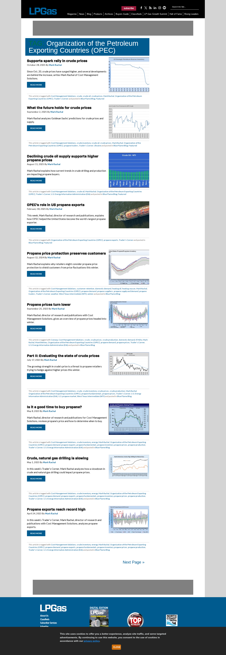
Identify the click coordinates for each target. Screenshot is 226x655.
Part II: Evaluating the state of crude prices (63, 356)
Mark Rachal (55, 65)
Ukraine (97, 145)
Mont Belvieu (41, 342)
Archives (109, 14)
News (81, 14)
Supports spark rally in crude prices (57, 61)
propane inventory (105, 445)
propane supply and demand (126, 291)
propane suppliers (105, 291)
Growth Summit (155, 14)
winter (90, 294)
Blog (89, 14)
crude (79, 96)
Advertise (44, 626)
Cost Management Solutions (63, 96)
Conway (54, 340)
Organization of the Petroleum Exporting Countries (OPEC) (77, 240)
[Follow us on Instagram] (159, 7)
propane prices (123, 342)
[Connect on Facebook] (141, 7)
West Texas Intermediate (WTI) (73, 294)
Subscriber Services (48, 622)
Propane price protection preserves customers (66, 253)
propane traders (71, 145)
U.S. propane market (67, 396)
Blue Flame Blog (88, 98)
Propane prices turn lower (49, 305)
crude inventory (84, 143)
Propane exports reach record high (56, 509)
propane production (136, 445)
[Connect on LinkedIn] (155, 7)
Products (98, 14)
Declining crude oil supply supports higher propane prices (62, 158)
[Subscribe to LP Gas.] (129, 8)
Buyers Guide (122, 14)
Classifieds (136, 14)
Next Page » (133, 562)
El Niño (139, 340)
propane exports (111, 240)
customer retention (85, 288)
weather (54, 294)
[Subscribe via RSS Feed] (150, 7)
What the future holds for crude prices (59, 108)
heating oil (116, 288)
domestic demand (103, 288)
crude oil (87, 96)
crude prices (97, 96)
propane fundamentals (91, 393)
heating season (129, 288)
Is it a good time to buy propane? (54, 407)
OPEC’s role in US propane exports (56, 205)
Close (117, 647)
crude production (110, 340)
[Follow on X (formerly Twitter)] (145, 7)
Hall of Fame (176, 14)
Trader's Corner (61, 98)
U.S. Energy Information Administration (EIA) (70, 194)
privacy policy (91, 641)
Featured (100, 98)
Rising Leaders (191, 14)
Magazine (72, 14)
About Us (44, 615)
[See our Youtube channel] (164, 7)
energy (95, 442)
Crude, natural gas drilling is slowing (57, 458)
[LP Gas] (40, 11)
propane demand (88, 291)
